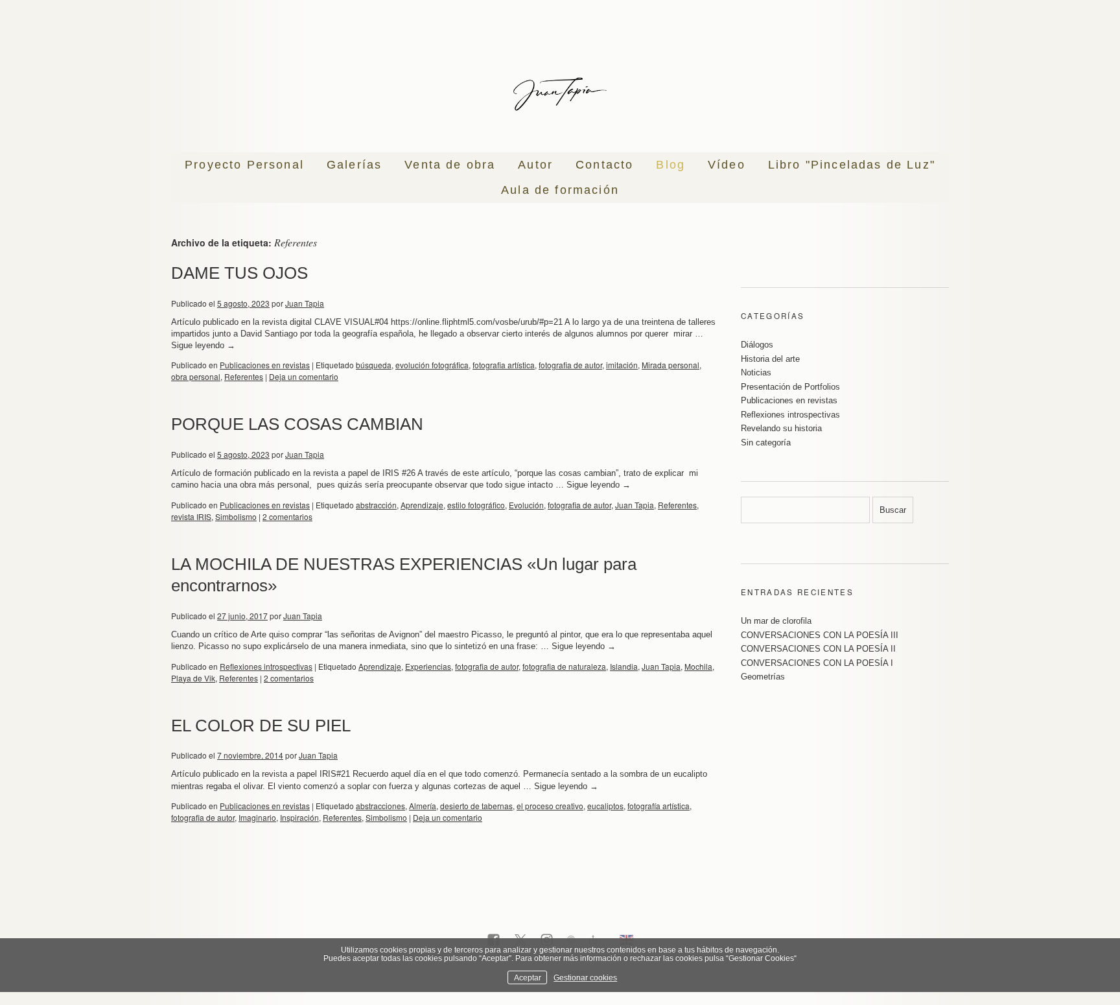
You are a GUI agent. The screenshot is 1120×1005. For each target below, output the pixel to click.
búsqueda (373, 364)
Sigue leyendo (203, 345)
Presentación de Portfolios (790, 387)
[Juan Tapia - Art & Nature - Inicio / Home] (560, 94)
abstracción (376, 504)
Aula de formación (560, 189)
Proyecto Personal (244, 164)
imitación (622, 364)
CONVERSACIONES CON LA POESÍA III (819, 635)
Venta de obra (449, 164)
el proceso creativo (550, 805)
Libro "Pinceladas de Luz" (851, 164)
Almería (422, 805)
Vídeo (726, 164)
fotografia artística (503, 364)
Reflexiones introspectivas (266, 666)
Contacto (604, 164)
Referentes (243, 376)
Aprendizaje (422, 504)
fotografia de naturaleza (564, 666)
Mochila (698, 666)
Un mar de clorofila (776, 621)
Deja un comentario (303, 376)
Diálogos (757, 344)
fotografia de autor (570, 364)
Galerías (354, 164)
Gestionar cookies (585, 977)
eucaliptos (605, 805)
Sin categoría (766, 442)
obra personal (195, 376)
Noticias (756, 372)
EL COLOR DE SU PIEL (261, 725)
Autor (535, 164)
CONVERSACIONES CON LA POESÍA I (817, 663)
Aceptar (527, 977)
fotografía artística (658, 805)
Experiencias (428, 666)
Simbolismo (236, 516)
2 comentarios (287, 516)
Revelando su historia (781, 428)
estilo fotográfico (476, 504)
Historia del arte (770, 359)
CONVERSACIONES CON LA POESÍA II (818, 649)
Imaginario (257, 817)
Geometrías (763, 676)
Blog (670, 164)
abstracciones (380, 805)
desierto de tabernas (476, 805)
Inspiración (299, 817)
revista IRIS (191, 516)
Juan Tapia (304, 303)
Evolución (526, 504)
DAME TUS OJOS (239, 273)
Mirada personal (670, 364)
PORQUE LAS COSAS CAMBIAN (297, 424)
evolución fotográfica (432, 364)
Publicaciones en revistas (265, 364)
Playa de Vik (193, 677)
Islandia (624, 666)
